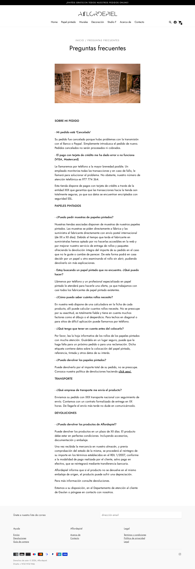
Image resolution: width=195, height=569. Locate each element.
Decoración (97, 22)
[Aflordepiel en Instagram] (180, 554)
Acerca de (125, 22)
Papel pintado (68, 22)
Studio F (111, 22)
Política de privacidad (134, 538)
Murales (83, 22)
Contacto (139, 22)
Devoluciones (19, 538)
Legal (126, 541)
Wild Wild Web (28, 563)
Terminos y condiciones (135, 534)
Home (54, 22)
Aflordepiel (42, 560)
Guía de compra (21, 541)
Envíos (16, 534)
